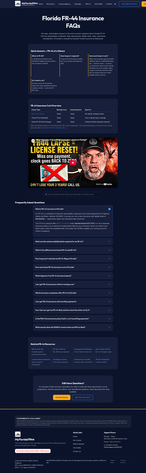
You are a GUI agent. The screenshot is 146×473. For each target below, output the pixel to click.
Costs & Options (64, 4)
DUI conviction (63, 223)
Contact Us (77, 451)
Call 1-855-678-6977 (129, 4)
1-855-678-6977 (114, 442)
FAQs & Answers (78, 444)
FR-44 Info (50, 4)
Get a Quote (77, 440)
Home (41, 4)
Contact (109, 4)
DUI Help (77, 4)
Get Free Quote (62, 397)
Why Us (88, 4)
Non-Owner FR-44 (38, 114)
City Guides (98, 4)
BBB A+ (17, 467)
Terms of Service (123, 461)
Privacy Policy (112, 461)
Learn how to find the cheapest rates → (54, 128)
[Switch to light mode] (115, 4)
